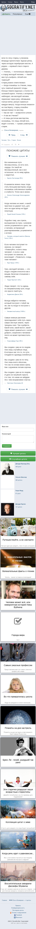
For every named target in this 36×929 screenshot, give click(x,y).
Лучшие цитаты (19, 453)
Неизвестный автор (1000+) (16, 311)
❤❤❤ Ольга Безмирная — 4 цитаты (20, 900)
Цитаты (4, 2)
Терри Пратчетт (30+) (14, 280)
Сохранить (6, 446)
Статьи (10, 2)
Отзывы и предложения (19, 912)
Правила (18, 905)
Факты (16, 2)
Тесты (22, 2)
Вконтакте (19, 917)
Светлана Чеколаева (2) (15, 383)
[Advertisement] (18, 35)
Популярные (17, 14)
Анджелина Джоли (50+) (15, 294)
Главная (4, 900)
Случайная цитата (19, 459)
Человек (4, 140)
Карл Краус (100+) (13, 263)
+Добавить (6, 14)
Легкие (19, 140)
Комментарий (6, 434)
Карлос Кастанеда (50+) (15, 178)
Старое (14, 140)
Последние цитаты (18, 910)
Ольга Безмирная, (14, 130)
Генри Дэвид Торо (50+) (15, 341)
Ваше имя (5, 426)
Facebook (19, 915)
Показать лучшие (18, 156)
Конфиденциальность (18, 908)
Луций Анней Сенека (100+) (16, 214)
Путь (9, 140)
